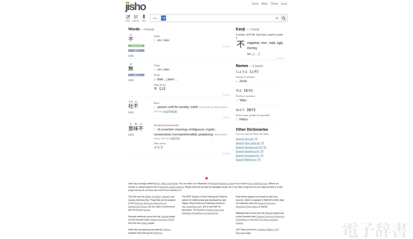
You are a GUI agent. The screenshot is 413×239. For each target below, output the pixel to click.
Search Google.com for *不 (251, 147)
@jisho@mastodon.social (222, 183)
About (265, 3)
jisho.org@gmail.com (257, 183)
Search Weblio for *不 (248, 159)
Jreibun (144, 222)
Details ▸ (227, 46)
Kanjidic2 (156, 196)
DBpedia (269, 212)
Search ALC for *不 (246, 139)
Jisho (135, 7)
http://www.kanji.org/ (191, 206)
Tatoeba (164, 216)
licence (147, 209)
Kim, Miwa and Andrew (167, 183)
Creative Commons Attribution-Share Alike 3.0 (255, 205)
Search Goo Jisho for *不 (250, 143)
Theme (274, 3)
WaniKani (158, 232)
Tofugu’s (167, 229)
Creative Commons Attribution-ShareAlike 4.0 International (203, 211)
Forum (255, 3)
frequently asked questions (171, 186)
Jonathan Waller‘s (265, 229)
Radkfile (132, 199)
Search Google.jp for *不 (250, 151)
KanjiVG (239, 199)
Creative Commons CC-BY (162, 219)
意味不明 (175, 138)
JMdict (148, 196)
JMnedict (166, 196)
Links (131, 55)
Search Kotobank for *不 (249, 155)
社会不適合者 (170, 111)
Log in (284, 3)
